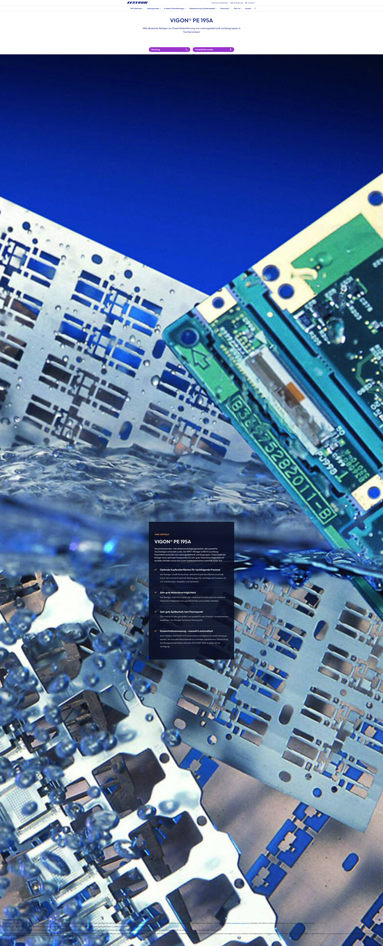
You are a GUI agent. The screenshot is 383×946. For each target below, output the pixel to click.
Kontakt (248, 8)
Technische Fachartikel (219, 3)
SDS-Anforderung (236, 3)
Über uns (237, 8)
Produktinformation (204, 49)
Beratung (155, 49)
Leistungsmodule (153, 8)
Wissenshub (224, 8)
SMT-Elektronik (136, 8)
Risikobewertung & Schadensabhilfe (202, 8)
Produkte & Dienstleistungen (174, 8)
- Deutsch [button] (250, 3)
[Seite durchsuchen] (255, 8)
